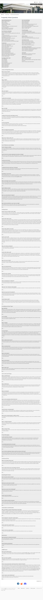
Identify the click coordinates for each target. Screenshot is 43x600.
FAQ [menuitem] (1, 12)
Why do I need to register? (6, 21)
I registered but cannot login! (6, 24)
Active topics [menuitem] (40, 4)
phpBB (18, 176)
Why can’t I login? (4, 25)
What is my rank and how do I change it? (8, 40)
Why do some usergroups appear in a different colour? (30, 26)
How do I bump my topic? (5, 56)
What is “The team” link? (25, 28)
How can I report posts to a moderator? (8, 53)
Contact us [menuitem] (27, 588)
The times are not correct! (5, 35)
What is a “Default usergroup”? (26, 27)
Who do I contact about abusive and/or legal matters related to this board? (31, 60)
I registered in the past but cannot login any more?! (9, 26)
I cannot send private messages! (27, 31)
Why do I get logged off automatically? (7, 28)
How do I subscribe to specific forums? (28, 49)
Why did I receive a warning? (6, 52)
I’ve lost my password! (5, 27)
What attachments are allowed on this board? (29, 53)
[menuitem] (2, 590)
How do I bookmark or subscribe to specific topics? (29, 48)
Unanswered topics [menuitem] (34, 4)
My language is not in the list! (6, 37)
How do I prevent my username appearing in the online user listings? (11, 34)
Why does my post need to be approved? (8, 55)
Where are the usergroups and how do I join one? (29, 24)
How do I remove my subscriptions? (27, 50)
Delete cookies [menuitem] (33, 588)
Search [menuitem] (4, 12)
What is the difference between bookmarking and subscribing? (31, 47)
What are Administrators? (26, 21)
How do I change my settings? (6, 32)
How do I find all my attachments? (27, 54)
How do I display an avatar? (6, 39)
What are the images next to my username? (8, 38)
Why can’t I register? (5, 23)
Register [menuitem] (36, 2)
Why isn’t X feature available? (26, 58)
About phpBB (28, 553)
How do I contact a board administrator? (28, 61)
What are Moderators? (25, 22)
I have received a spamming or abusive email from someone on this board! (31, 34)
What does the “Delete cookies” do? (7, 29)
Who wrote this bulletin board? (26, 57)
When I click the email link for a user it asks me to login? (10, 41)
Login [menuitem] (41, 2)
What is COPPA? (4, 22)
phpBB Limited (27, 552)
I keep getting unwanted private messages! (28, 32)
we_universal (4, 589)
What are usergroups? (25, 23)
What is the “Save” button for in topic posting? (9, 54)
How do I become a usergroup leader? (28, 25)
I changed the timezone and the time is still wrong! (9, 36)
